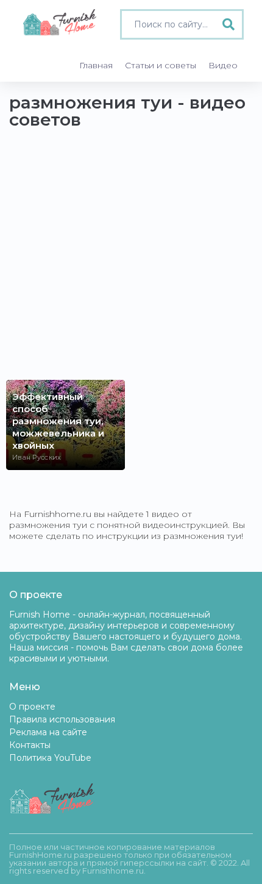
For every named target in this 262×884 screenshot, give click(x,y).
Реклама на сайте (48, 732)
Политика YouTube (50, 757)
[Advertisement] (131, 260)
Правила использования (62, 719)
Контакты (30, 745)
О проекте (32, 706)
